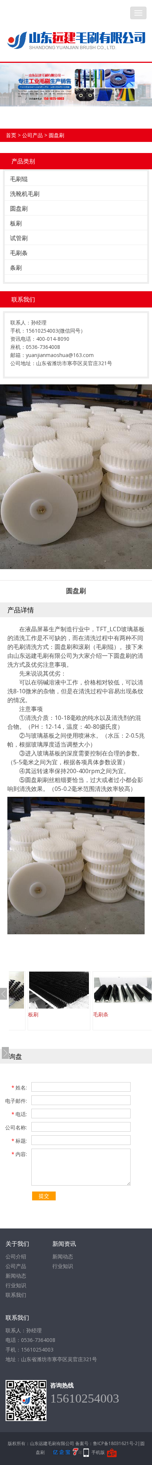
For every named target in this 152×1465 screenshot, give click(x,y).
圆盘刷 (56, 135)
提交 (44, 1195)
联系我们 (16, 1294)
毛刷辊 (19, 179)
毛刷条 (19, 253)
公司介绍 (16, 1256)
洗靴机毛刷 (24, 194)
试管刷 (19, 238)
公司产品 (32, 135)
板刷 (16, 223)
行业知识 (16, 1285)
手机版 (98, 1452)
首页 (11, 135)
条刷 (16, 268)
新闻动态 (16, 1275)
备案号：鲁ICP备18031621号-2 (106, 1443)
